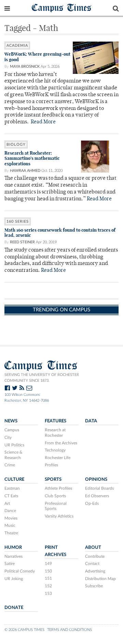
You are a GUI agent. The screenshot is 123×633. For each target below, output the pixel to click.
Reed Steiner (22, 242)
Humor (13, 547)
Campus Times (62, 7)
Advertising (95, 571)
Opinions (96, 479)
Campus (11, 430)
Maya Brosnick (25, 66)
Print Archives (55, 551)
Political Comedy (19, 571)
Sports (53, 479)
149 (48, 564)
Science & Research (13, 455)
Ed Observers (97, 496)
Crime (9, 465)
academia (17, 45)
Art (7, 503)
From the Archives (61, 443)
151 (48, 578)
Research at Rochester (55, 432)
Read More (43, 122)
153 (48, 593)
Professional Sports (56, 506)
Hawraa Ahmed (25, 171)
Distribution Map (100, 579)
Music (9, 525)
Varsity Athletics (59, 516)
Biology (16, 144)
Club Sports (55, 496)
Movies (10, 518)
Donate (13, 607)
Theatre (11, 533)
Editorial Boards (99, 488)
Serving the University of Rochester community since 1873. (41, 377)
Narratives (13, 556)
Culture (14, 479)
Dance (10, 511)
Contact (92, 564)
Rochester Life (57, 458)
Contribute (95, 556)
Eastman (12, 488)
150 (48, 571)
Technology (55, 450)
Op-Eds (92, 503)
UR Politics (14, 445)
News (10, 421)
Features (55, 421)
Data (91, 421)
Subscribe (94, 586)
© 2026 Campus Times (24, 630)
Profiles (51, 465)
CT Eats (11, 496)
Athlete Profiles (58, 488)
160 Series (17, 221)
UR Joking (13, 579)
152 (48, 586)
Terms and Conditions (69, 630)
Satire (9, 564)
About (93, 547)
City (8, 437)
